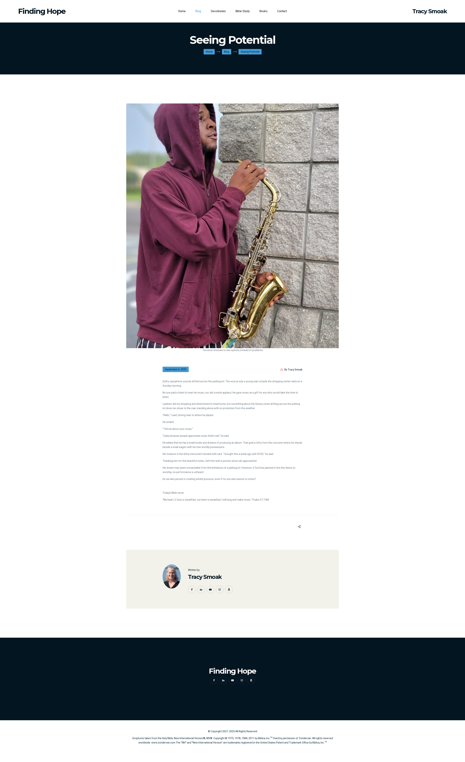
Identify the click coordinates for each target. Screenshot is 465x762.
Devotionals (218, 11)
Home (182, 11)
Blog (198, 11)
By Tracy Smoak (293, 370)
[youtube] (210, 589)
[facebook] (192, 589)
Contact (282, 11)
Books (263, 11)
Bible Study (242, 11)
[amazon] (229, 589)
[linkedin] (201, 589)
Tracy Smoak (205, 577)
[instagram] (219, 589)
